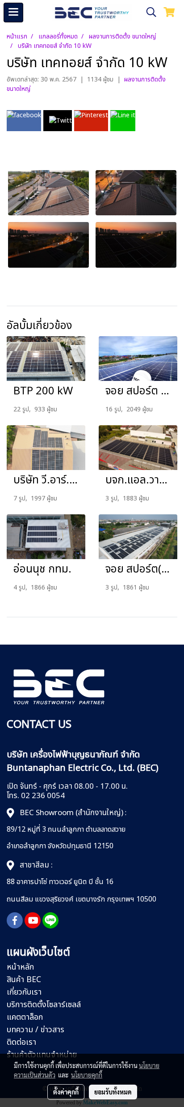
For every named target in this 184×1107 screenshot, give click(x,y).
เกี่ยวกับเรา (24, 992)
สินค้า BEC (24, 980)
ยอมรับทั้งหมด (113, 1092)
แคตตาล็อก (25, 1017)
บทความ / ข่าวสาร (35, 1030)
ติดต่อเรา (21, 1042)
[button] (148, 12)
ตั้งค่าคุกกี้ (66, 1092)
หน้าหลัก (20, 967)
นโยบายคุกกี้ (86, 1075)
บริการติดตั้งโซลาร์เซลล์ (44, 1005)
